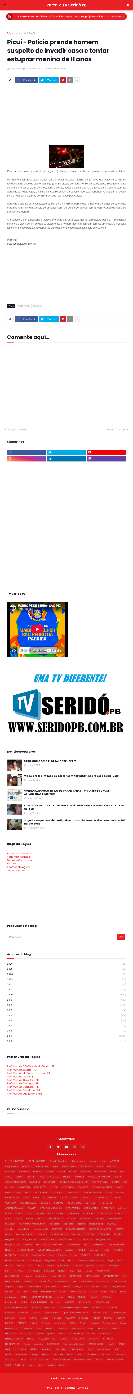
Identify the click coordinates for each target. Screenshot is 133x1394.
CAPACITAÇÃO (12, 1197)
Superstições (103, 1349)
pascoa (44, 1317)
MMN (113, 1291)
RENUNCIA (93, 1338)
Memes (93, 1291)
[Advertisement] (70, 115)
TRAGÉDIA (91, 1354)
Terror (69, 1354)
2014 (66, 1025)
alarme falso (86, 1166)
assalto (20, 1176)
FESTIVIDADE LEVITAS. (14, 1260)
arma (113, 1171)
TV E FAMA (120, 1354)
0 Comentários (56, 68)
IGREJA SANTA (103, 1270)
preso (39, 1328)
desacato (68, 1223)
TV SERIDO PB (11, 1359)
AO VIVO (73, 1171)
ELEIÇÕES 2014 (30, 1239)
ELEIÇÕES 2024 (103, 1239)
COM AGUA (10, 1203)
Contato (70, 1387)
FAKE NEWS (10, 1255)
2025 (66, 969)
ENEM (86, 1244)
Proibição (102, 1328)
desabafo (54, 1223)
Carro (36, 1197)
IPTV (74, 1281)
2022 (66, 984)
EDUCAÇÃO (104, 1234)
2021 (66, 989)
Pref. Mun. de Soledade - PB (23, 1090)
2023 (66, 979)
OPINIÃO (36, 1312)
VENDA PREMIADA (115, 1359)
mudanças (10, 1297)
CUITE (28, 1213)
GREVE (101, 1265)
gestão (50, 1265)
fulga (111, 1260)
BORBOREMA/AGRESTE (102, 1187)
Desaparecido (96, 1223)
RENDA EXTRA (78, 1338)
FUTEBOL (9, 1265)
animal (61, 1171)
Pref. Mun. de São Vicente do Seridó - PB (31, 1066)
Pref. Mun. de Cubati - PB (21, 1070)
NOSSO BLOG (84, 1302)
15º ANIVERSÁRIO (17, 1161)
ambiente (24, 1171)
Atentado (79, 1176)
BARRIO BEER (49, 1182)
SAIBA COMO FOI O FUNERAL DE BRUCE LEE (50, 761)
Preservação (11, 1328)
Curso (8, 1218)
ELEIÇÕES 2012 (12, 1239)
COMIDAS (58, 1203)
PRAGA (73, 1323)
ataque (66, 1176)
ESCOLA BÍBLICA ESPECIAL (49, 1250)
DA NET (18, 1218)
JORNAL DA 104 (34, 1286)
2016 (66, 1015)
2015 (66, 1020)
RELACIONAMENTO (46, 1338)
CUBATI (18, 1213)
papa (22, 1317)
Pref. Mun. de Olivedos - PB (23, 1080)
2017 (66, 1010)
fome (61, 1260)
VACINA (99, 1359)
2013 (66, 1030)
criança (122, 1208)
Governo (78, 1265)
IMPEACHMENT (12, 1276)
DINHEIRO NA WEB (59, 1234)
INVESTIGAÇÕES (44, 1281)
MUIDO (24, 1297)
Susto (8, 1354)
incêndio (27, 1276)
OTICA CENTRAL (101, 1312)
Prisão (91, 1328)
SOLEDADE (61, 1349)
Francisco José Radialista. (91, 1260)
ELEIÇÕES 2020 (66, 1239)
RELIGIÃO (64, 1338)
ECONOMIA (89, 1234)
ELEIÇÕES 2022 (85, 1239)
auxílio (118, 1176)
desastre (9, 1229)
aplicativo (86, 1171)
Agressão (26, 1166)
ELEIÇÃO (118, 1234)
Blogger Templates (15, 1384)
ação (103, 1161)
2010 (66, 1041)
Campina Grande (92, 1192)
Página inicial (14, 33)
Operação (23, 1312)
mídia (104, 1291)
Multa (71, 1297)
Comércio (45, 1203)
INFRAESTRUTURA (110, 1276)
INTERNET (28, 1281)
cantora (120, 1192)
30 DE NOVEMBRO (37, 1161)
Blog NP (11, 863)
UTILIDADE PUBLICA (61, 1359)
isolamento (86, 1281)
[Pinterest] (63, 80)
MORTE (123, 1291)
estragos (94, 1250)
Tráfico (80, 1354)
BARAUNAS (35, 1182)
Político (33, 1323)
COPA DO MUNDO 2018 (51, 1208)
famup (73, 1255)
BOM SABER (83, 1187)
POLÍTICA (9, 1323)
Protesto (115, 1328)
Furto (120, 1260)
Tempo (34, 1354)
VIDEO (8, 1365)
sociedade (46, 1349)
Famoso (62, 1255)
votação (51, 1365)
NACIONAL (106, 1297)
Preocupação (109, 1323)
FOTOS (71, 1260)
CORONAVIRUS (91, 1208)
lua (18, 1291)
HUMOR (61, 1270)
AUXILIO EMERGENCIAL (15, 1182)
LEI (87, 1286)
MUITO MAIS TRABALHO (42, 1297)
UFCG (33, 1359)
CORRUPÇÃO (108, 1208)
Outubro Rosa (119, 1312)
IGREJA (89, 1270)
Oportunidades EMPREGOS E (76, 1312)
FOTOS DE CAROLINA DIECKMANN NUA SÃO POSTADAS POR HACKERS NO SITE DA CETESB (74, 807)
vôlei (40, 1365)
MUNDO (82, 1297)
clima (74, 1197)
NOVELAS (36, 1307)
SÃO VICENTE (53, 1344)
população (60, 1323)
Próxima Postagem (117, 429)
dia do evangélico (25, 1234)
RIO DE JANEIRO (12, 1344)
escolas (69, 1250)
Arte (122, 1171)
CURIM (60, 1213)
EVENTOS (117, 1250)
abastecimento (78, 1161)
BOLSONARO (68, 1187)
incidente (41, 1276)
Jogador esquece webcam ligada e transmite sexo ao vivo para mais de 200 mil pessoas (75, 822)
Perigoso (57, 1317)
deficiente (85, 1218)
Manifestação (48, 1291)
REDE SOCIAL (106, 1333)
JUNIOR (65, 1286)
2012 (66, 1036)
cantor (108, 1192)
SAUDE (111, 1344)
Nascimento (11, 1302)
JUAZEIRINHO (52, 1286)
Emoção (28, 1244)
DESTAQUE (57, 1229)
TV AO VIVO (106, 1354)
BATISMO (115, 1182)
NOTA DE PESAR (102, 1302)
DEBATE (40, 1218)
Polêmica (83, 1317)
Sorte (90, 1349)
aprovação (100, 1171)
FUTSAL (20, 1265)
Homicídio (49, 1270)
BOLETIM (54, 1187)
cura (50, 1213)
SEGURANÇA (20, 1349)
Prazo (82, 1323)
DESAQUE (111, 1223)
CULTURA (40, 1213)
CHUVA (64, 1197)
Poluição (46, 1323)
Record (61, 1333)
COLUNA (86, 1197)
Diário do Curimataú (19, 860)
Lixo (105, 1286)
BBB (125, 1182)
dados (29, 1218)
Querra (50, 1333)
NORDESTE (69, 1302)
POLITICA (121, 1317)
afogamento (11, 1166)
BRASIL (119, 1187)
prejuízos (94, 1323)
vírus (31, 1365)
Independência (57, 1276)
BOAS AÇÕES (40, 1187)
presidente (27, 1328)
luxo (35, 1291)
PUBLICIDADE (26, 1333)
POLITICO (22, 1323)
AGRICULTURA (42, 1166)
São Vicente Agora (18, 867)
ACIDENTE (114, 1161)
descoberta (23, 1229)
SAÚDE (122, 1344)
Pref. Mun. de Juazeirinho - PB (24, 1093)
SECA (7, 1349)
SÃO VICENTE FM (96, 1344)
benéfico (9, 1187)
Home (48, 1387)
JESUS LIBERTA (102, 1281)
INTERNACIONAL (12, 1281)
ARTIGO (8, 1176)
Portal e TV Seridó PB (66, 5)
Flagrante (50, 1260)
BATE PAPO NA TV (99, 1182)
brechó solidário (13, 1192)
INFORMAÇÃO (92, 1276)
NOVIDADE (50, 1307)
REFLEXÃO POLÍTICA (14, 1338)
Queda (39, 1333)
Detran (8, 1234)
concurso (90, 1203)
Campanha (73, 1192)
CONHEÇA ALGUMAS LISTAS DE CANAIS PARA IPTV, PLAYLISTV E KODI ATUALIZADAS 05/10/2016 (66, 792)
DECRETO (71, 1218)
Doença (76, 1234)
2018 (66, 1005)
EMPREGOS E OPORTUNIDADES (50, 1244)
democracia (115, 1218)
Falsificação (38, 1255)
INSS (124, 1276)
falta (51, 1255)
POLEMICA (70, 1317)
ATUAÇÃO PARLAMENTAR (99, 1176)
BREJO (28, 1192)
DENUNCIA (10, 1223)
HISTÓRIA (19, 1270)
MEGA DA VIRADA (77, 1291)
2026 (66, 963)
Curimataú (88, 1213)
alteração (10, 1171)
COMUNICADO (74, 1203)
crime (8, 1213)
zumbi (62, 1365)
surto (116, 1349)
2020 (66, 994)
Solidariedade (77, 1349)
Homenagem (33, 1270)
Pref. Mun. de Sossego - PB (23, 1083)
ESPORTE (81, 1250)
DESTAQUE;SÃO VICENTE (100, 1229)
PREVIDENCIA (78, 1328)
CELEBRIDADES (49, 1197)
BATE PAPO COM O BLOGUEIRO (74, 1182)
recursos (91, 1333)
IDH (80, 1270)
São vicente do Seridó (74, 1344)
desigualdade (41, 1229)
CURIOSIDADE (104, 1213)
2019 (66, 1000)
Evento (106, 1250)
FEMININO (85, 1255)
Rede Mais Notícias (18, 856)
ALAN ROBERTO (69, 1166)
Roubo (27, 1344)
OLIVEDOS (112, 1307)
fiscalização (34, 1260)
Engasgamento (116, 1244)
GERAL (39, 1265)
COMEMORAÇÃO (28, 1203)
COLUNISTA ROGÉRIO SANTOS (107, 1197)
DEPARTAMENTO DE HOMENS (32, 1223)
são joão (38, 1344)
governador (64, 1265)
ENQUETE (9, 1250)
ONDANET (9, 1312)
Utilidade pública (82, 1359)
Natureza (55, 1302)
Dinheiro (42, 1234)
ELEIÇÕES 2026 (12, 1244)
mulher (60, 1297)
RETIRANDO (108, 1338)
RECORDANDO (76, 1333)
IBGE (72, 1270)
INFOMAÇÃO (76, 1276)
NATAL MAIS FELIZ (39, 1302)
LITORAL (95, 1286)
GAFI (30, 1265)
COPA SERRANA (73, 1208)
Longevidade (118, 1286)
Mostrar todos (16, 870)
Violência (19, 1365)
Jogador (9, 1286)
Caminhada (57, 1192)
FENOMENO (99, 1255)
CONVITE (32, 1208)
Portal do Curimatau (19, 853)
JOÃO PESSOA (119, 1281)
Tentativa (58, 1354)
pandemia (10, 1317)
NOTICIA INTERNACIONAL (16, 1307)
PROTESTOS (10, 1333)
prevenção (62, 1328)
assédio (32, 1176)
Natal (24, 1302)
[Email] (70, 80)
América (37, 1171)
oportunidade (51, 1312)
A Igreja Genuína (58, 1161)
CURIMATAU (30, 33)
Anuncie (83, 1387)
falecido (24, 1255)
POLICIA (96, 1317)
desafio (81, 1223)
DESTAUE (120, 1229)
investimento (61, 1281)
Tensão (45, 1354)
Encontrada (74, 1244)
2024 (66, 974)
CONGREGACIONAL (14, 1208)
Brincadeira (41, 1192)
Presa (123, 1323)
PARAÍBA (33, 1317)
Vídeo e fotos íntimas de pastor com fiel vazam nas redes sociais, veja (71, 776)
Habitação (113, 1265)
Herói (7, 1270)
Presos (49, 1328)
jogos (20, 1286)
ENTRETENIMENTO (26, 1250)
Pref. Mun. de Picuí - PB (20, 1076)
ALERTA (100, 1166)
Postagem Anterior (16, 429)
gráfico (90, 1265)
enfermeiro (99, 1244)
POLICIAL (37, 306)
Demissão (99, 1218)
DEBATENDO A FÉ (55, 1218)
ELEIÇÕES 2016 (48, 1239)
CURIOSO (119, 1213)
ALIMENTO (111, 1166)
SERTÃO (33, 1349)
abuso (93, 1161)
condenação (105, 1203)
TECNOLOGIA (21, 1354)
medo (62, 1291)
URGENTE (44, 1359)
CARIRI (26, 1197)
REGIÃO (30, 1338)
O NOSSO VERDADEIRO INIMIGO (73, 1307)
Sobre (58, 1387)
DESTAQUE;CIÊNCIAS (75, 1229)
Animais (49, 1171)
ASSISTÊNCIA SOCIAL (49, 1176)
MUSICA (93, 1297)
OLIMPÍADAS (97, 1307)
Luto (26, 1291)
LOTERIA (8, 1291)
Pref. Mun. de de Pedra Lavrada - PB (28, 1073)
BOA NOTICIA (24, 1187)
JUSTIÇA (77, 1286)
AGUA (55, 1166)
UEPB (23, 1359)
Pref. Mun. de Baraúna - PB (23, 1087)
